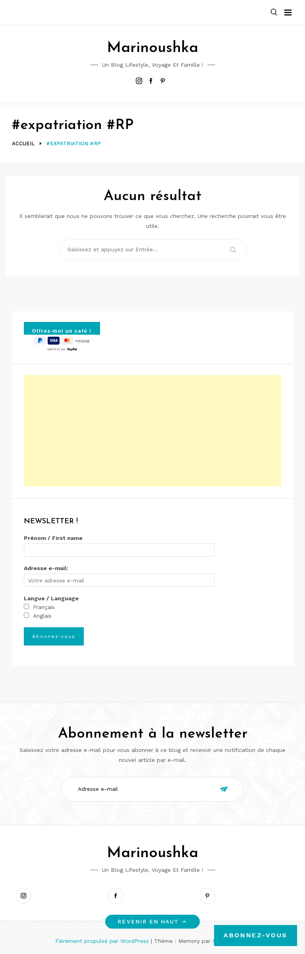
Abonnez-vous (256, 935)
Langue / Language (51, 598)
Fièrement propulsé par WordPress (103, 941)
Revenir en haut (148, 922)
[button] (274, 12)
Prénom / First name (53, 538)
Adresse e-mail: (46, 568)
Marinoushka (152, 48)
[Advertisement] (152, 430)
